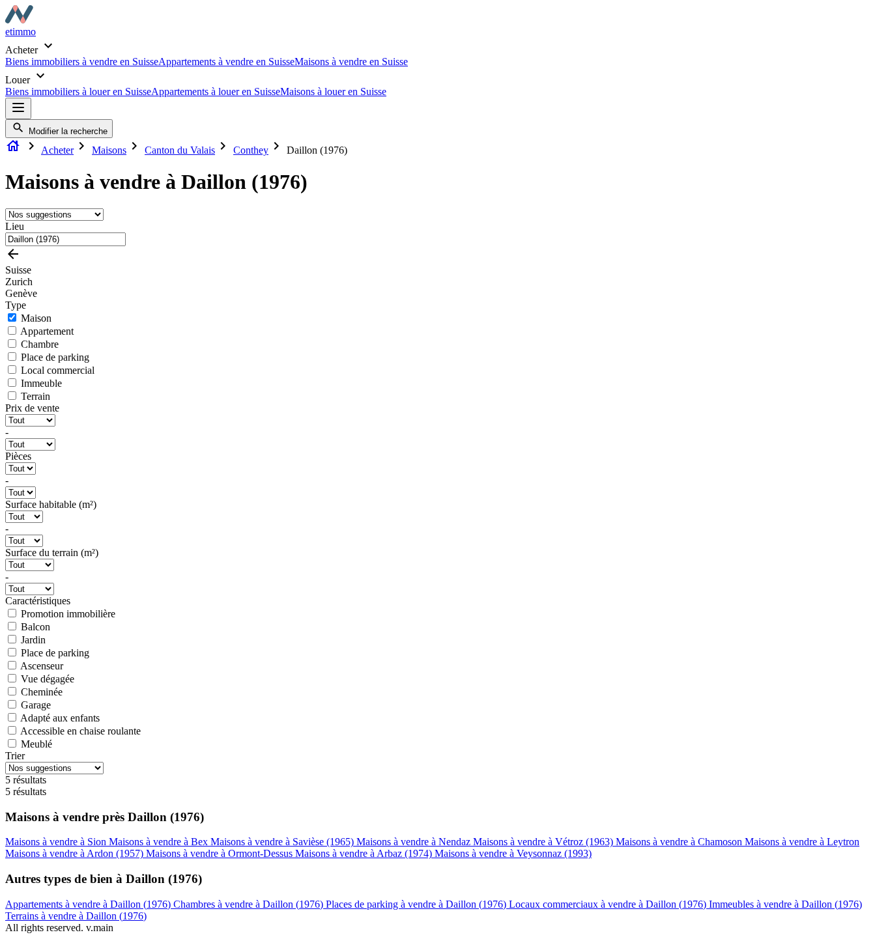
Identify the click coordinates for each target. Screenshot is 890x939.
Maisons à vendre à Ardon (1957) (75, 853)
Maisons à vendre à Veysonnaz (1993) (513, 853)
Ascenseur (41, 665)
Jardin (33, 639)
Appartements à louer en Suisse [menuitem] (215, 91)
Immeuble (41, 383)
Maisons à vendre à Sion (57, 841)
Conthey (250, 150)
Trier (15, 755)
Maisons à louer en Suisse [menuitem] (333, 91)
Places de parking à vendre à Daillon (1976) (417, 904)
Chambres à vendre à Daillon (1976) (249, 904)
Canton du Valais (180, 150)
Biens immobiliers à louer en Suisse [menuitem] (78, 91)
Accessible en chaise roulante (80, 730)
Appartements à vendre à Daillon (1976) (89, 904)
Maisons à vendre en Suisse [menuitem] (351, 61)
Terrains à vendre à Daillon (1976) (76, 915)
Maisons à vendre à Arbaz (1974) (365, 853)
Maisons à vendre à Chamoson (680, 841)
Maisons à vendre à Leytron (802, 841)
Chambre (40, 344)
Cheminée (42, 691)
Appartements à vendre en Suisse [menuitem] (226, 61)
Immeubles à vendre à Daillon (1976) (785, 904)
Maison (36, 318)
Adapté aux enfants (60, 717)
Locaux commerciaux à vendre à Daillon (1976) (609, 904)
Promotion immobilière (68, 613)
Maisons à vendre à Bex (159, 841)
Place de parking (55, 357)
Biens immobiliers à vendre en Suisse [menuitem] (81, 61)
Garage (36, 704)
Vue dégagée (47, 678)
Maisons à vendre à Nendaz (414, 841)
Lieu (14, 226)
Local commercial (57, 370)
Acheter (57, 150)
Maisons (109, 150)
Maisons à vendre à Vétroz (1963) (544, 841)
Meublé (36, 744)
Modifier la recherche (67, 131)
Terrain (35, 396)
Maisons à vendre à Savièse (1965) (283, 841)
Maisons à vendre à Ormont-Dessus (220, 853)
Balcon (35, 626)
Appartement (47, 331)
